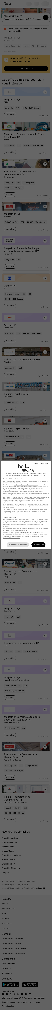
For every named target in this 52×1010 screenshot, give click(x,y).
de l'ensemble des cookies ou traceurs (25, 485)
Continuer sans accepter (41, 463)
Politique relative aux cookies (11, 538)
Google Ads (40, 519)
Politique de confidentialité (32, 536)
